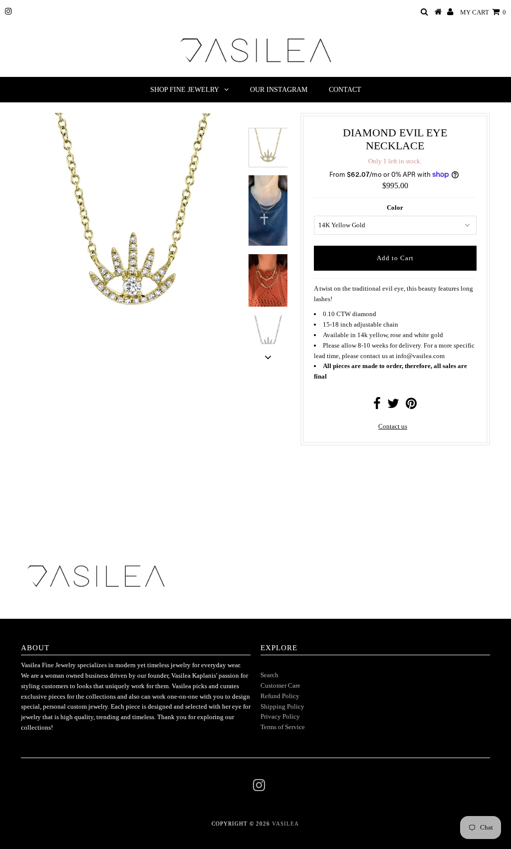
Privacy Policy (280, 716)
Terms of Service (282, 727)
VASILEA (285, 824)
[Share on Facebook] (377, 406)
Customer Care (280, 685)
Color (395, 207)
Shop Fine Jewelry (184, 89)
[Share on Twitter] (393, 406)
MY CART (483, 12)
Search (269, 675)
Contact (345, 89)
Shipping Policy (282, 706)
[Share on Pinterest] (411, 406)
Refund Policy (279, 696)
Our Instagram (278, 89)
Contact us (392, 426)
